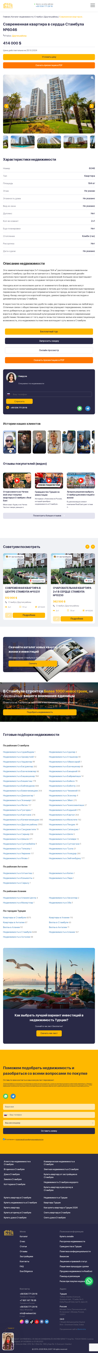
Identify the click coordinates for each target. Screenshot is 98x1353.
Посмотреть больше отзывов (47, 515)
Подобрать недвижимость (40, 712)
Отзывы (23, 1251)
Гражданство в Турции (71, 1246)
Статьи (23, 1246)
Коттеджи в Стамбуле (14, 1184)
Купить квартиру (12, 1207)
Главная (6, 17)
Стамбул (38, 17)
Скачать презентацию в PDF (49, 65)
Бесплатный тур (49, 331)
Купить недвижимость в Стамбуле (20, 1202)
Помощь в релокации (70, 1276)
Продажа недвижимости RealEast (76, 1271)
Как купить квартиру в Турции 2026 (61, 1207)
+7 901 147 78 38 (28, 1300)
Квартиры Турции (52, 1202)
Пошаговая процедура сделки (74, 1266)
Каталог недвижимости (22, 17)
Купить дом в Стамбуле (15, 1217)
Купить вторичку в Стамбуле (17, 1212)
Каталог (24, 1236)
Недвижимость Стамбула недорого (61, 1182)
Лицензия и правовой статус (73, 1261)
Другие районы (51, 17)
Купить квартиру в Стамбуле (17, 1197)
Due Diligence (26, 1271)
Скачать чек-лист (49, 1033)
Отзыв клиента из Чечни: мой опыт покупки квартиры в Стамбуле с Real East (17, 496)
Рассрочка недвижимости (72, 1241)
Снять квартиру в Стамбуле (57, 1212)
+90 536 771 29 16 (44, 6)
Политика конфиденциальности (75, 1251)
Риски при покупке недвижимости (76, 1281)
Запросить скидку (49, 341)
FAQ (22, 1266)
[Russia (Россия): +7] (9, 394)
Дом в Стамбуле (12, 1174)
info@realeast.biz (28, 1313)
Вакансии (64, 1256)
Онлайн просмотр (49, 350)
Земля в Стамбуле (13, 1179)
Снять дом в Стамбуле (55, 1217)
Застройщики (26, 1256)
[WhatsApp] (89, 1281)
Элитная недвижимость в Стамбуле (61, 1169)
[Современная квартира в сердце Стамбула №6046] (23, 142)
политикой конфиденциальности (29, 1139)
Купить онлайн (67, 1236)
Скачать (33, 663)
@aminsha (81, 1329)
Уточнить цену (49, 57)
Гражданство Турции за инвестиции (47, 493)
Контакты (24, 1261)
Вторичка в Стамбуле (14, 1169)
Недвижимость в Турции (55, 1197)
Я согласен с (24, 1139)
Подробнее (29, 615)
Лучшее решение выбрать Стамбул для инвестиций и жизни (80, 495)
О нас (22, 1241)
